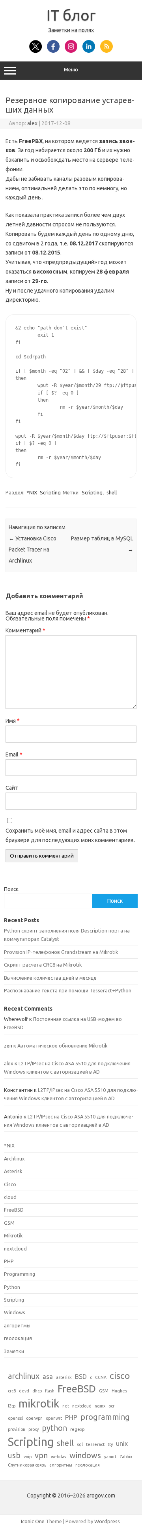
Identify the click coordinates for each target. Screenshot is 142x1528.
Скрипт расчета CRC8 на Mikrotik (43, 964)
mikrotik (39, 1403)
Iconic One (33, 1521)
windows (85, 1455)
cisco (120, 1375)
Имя (13, 721)
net (65, 1406)
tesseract (95, 1444)
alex (32, 123)
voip (28, 1456)
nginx (100, 1406)
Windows (14, 1312)
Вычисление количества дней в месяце (50, 977)
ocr (111, 1406)
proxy (33, 1429)
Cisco (10, 1184)
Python (12, 1287)
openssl (15, 1418)
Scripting (50, 492)
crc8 (12, 1390)
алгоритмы (17, 1325)
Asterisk (13, 1171)
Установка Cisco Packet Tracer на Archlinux (32, 549)
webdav (58, 1456)
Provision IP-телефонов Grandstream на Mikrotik (61, 952)
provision (16, 1429)
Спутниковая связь (27, 1465)
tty (110, 1444)
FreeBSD (14, 1209)
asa (48, 1376)
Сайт (12, 788)
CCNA (100, 1377)
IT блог (71, 15)
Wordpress (107, 1521)
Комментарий (25, 630)
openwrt (54, 1418)
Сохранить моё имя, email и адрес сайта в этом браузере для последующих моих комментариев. (70, 835)
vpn (41, 1455)
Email (14, 754)
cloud (10, 1197)
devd (24, 1390)
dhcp (37, 1390)
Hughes (119, 1390)
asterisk (64, 1377)
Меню (71, 70)
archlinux (23, 1376)
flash (49, 1390)
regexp (77, 1429)
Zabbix (126, 1456)
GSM (9, 1222)
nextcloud (15, 1248)
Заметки (14, 1351)
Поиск (11, 889)
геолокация (18, 1338)
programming (105, 1416)
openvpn (34, 1418)
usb (14, 1455)
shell (111, 492)
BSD (81, 1376)
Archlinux (14, 1158)
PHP (9, 1261)
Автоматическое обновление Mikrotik (62, 1045)
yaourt (110, 1456)
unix (122, 1443)
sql (80, 1444)
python (54, 1427)
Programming (19, 1274)
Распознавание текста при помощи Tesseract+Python (67, 990)
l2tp (11, 1406)
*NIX (31, 492)
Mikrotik (13, 1235)
